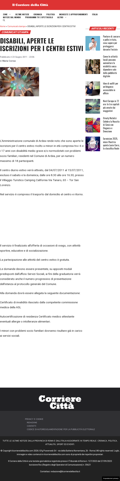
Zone (5, 14)
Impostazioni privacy (110, 478)
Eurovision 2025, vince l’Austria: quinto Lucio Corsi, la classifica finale (111, 143)
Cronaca (38, 14)
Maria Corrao (9, 61)
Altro (60, 17)
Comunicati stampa (16, 26)
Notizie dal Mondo (12, 17)
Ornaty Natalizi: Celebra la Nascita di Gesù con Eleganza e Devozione (111, 124)
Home (3, 26)
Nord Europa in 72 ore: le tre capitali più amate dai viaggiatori (111, 106)
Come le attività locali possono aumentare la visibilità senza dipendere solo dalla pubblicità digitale (110, 66)
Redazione (32, 422)
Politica (50, 14)
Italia (95, 14)
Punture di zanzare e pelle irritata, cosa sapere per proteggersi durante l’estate (111, 43)
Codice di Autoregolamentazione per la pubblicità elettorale (61, 429)
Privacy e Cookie (34, 419)
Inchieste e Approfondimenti (73, 14)
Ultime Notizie (22, 14)
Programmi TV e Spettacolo (39, 17)
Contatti (31, 426)
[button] (4, 20)
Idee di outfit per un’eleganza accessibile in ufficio (110, 88)
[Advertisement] (42, 116)
